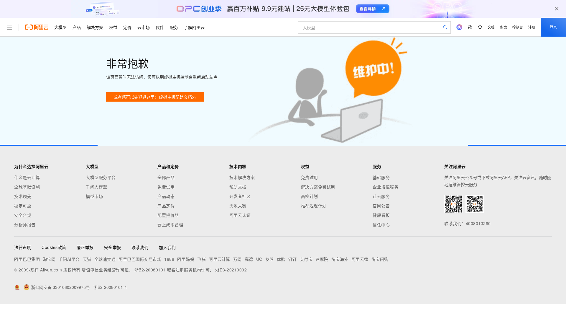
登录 (553, 27)
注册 (531, 27)
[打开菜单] (9, 27)
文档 (491, 27)
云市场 (143, 27)
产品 (77, 27)
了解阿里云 (194, 27)
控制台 (517, 27)
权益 (113, 27)
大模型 (60, 27)
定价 (127, 27)
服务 (174, 27)
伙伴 (160, 27)
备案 (503, 27)
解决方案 (95, 27)
